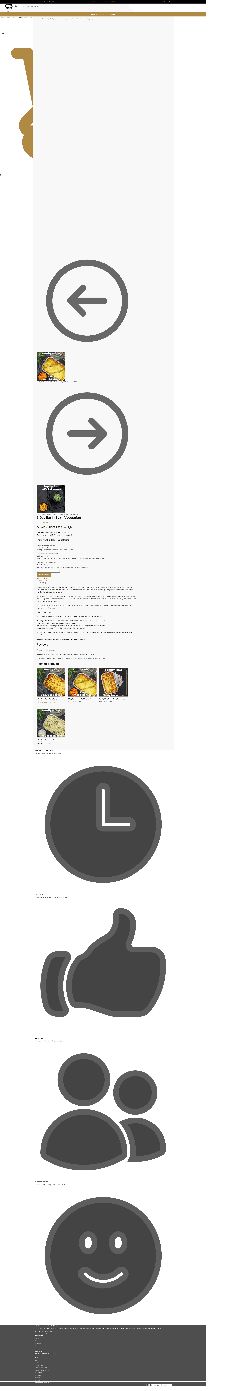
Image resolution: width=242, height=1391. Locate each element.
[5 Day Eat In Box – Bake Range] (51, 682)
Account (37, 1338)
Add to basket (44, 575)
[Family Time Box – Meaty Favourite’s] (113, 682)
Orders (37, 1341)
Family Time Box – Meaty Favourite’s (112, 699)
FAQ (36, 1360)
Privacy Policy (39, 1365)
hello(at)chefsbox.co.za (46, 1334)
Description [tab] (43, 580)
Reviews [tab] (42, 583)
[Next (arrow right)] (2, 1390)
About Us (38, 1362)
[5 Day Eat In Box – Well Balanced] (82, 682)
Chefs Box (102, 658)
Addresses (38, 1343)
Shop (43, 19)
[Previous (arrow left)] (0, 1390)
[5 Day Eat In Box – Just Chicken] (51, 723)
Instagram (38, 1378)
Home (38, 19)
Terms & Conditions (41, 1367)
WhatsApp (38, 1380)
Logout (167, 2)
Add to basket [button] (50, 707)
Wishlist (37, 1346)
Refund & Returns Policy (42, 1370)
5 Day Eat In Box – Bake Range (47, 699)
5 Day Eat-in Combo (68, 19)
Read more (113, 707)
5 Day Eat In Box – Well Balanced (79, 699)
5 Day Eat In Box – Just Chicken (47, 740)
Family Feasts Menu (53, 19)
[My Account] (16, 7)
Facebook (38, 1375)
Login (162, 2)
